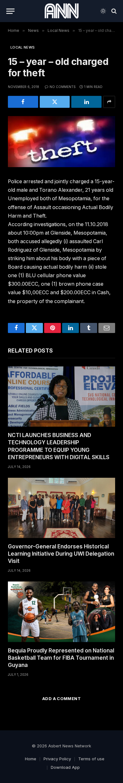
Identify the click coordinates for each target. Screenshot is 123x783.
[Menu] (10, 11)
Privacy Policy (57, 758)
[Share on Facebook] (23, 102)
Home (30, 758)
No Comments (63, 87)
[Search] (113, 11)
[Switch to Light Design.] (103, 11)
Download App (65, 767)
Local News (22, 47)
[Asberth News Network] (61, 11)
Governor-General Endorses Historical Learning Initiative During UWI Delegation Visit (61, 553)
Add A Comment (61, 698)
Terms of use (91, 758)
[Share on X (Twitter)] (55, 102)
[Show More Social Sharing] (109, 102)
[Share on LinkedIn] (86, 102)
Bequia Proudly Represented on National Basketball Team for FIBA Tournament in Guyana (61, 657)
